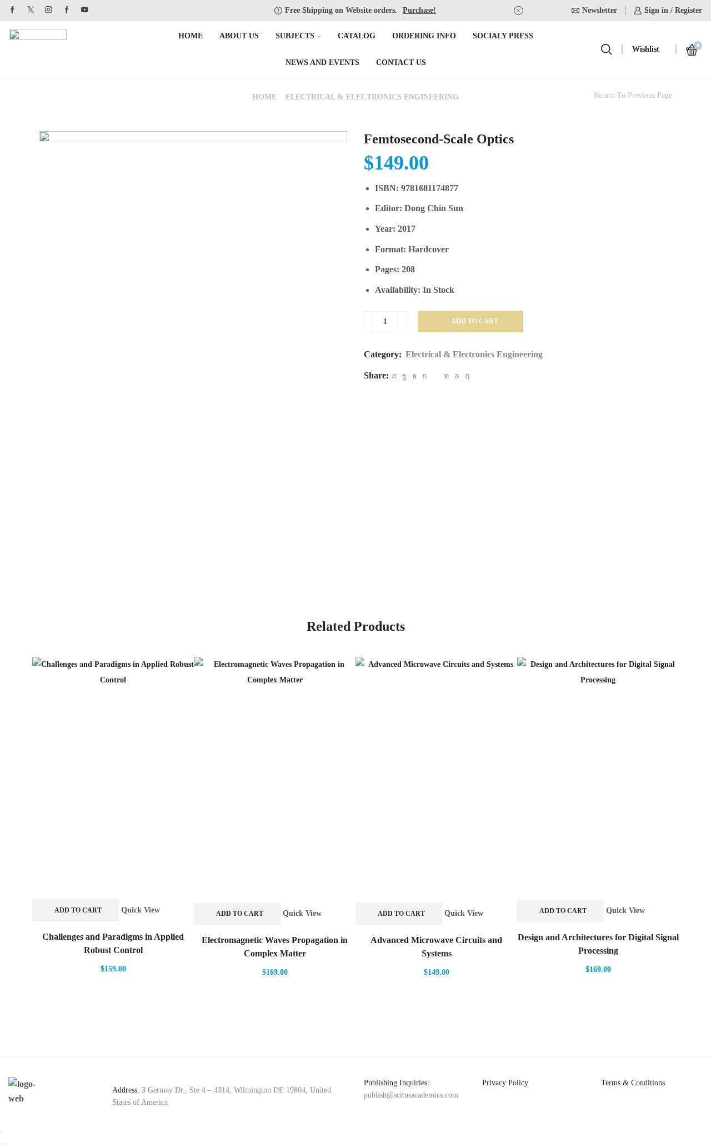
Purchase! (419, 10)
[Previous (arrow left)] (1, 1144)
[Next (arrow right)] (5, 1144)
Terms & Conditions (633, 1083)
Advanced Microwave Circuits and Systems (436, 946)
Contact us (401, 62)
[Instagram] (48, 10)
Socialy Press (503, 36)
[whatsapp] (457, 376)
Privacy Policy (505, 1083)
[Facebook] (12, 10)
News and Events (322, 62)
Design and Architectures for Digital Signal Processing (598, 943)
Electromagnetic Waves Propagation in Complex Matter (275, 946)
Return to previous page (633, 95)
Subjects (295, 36)
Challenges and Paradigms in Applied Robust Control (113, 943)
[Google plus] (67, 10)
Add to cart (474, 321)
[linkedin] (446, 376)
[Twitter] (30, 10)
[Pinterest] (424, 376)
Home (190, 36)
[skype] (465, 376)
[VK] (414, 376)
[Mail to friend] (435, 376)
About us (239, 36)
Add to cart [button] (78, 910)
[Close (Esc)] (1, 1132)
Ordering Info (424, 36)
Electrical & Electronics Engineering (372, 97)
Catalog (356, 36)
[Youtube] (84, 10)
